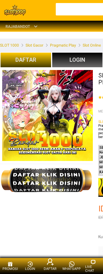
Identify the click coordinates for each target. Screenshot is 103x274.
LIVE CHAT (89, 269)
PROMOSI (10, 269)
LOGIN (30, 269)
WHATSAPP (71, 269)
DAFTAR (25, 60)
